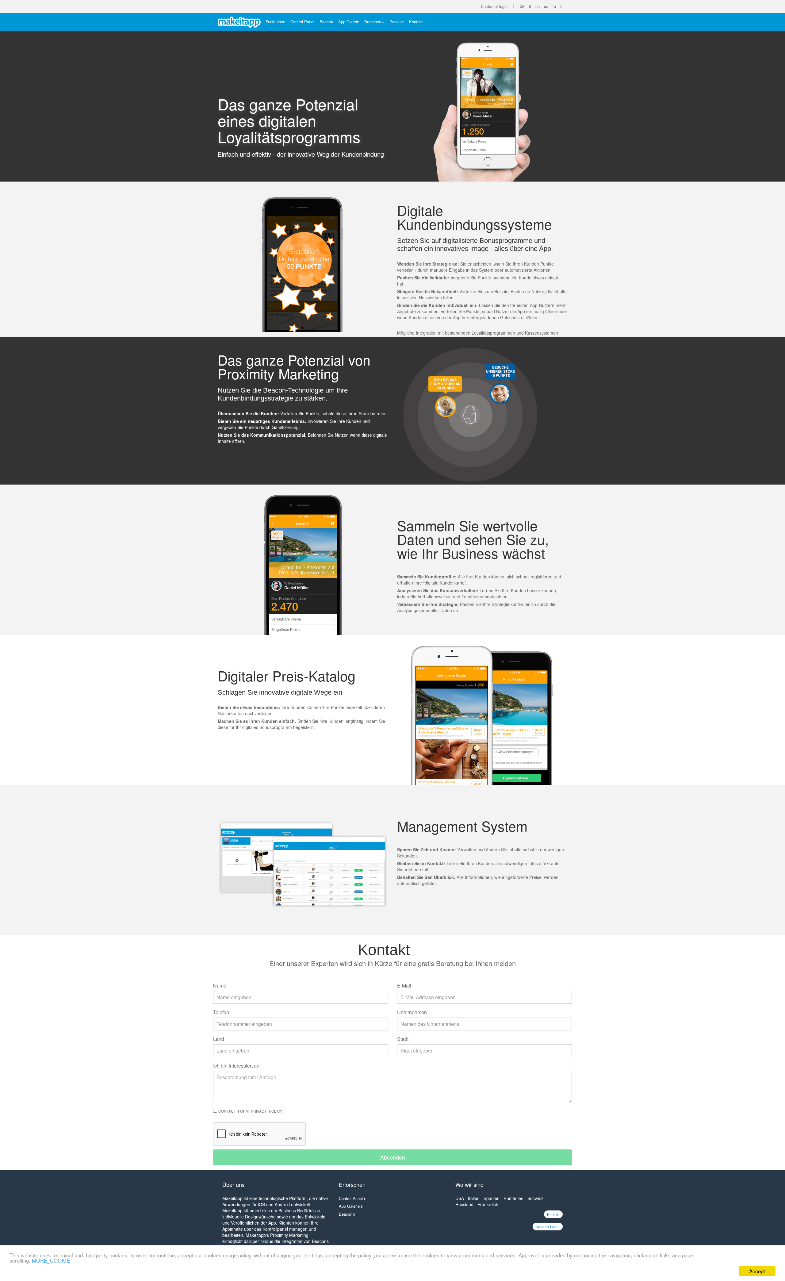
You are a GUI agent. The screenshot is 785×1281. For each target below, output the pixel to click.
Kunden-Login (548, 1226)
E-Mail (404, 985)
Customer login (494, 6)
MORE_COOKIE (51, 1260)
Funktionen (275, 22)
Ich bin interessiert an (236, 1065)
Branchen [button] (372, 22)
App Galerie (348, 22)
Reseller (396, 22)
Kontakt (416, 22)
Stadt (402, 1038)
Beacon (326, 22)
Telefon (221, 1012)
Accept (757, 1271)
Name (219, 985)
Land (218, 1038)
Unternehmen (412, 1012)
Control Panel (302, 22)
